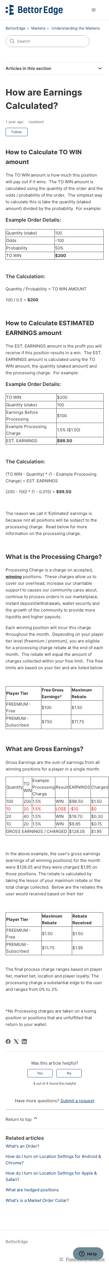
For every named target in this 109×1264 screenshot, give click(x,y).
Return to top (19, 1119)
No (69, 1073)
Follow (16, 132)
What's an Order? (22, 1146)
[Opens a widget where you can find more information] (88, 1254)
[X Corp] (16, 1041)
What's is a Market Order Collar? (37, 1200)
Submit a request (77, 1100)
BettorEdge (15, 28)
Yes (40, 1073)
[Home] (34, 10)
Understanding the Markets (75, 28)
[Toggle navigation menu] (94, 10)
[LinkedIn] (24, 1041)
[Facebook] (8, 1041)
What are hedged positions (32, 1189)
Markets (38, 28)
